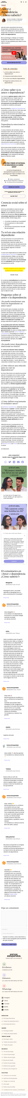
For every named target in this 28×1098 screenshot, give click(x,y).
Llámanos (6, 978)
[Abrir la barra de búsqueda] (23, 2)
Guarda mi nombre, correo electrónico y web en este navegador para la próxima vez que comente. (14, 938)
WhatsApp (6, 989)
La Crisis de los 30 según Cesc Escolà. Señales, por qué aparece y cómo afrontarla (12, 496)
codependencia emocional (9, 254)
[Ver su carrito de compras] (21, 2)
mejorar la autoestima (17, 108)
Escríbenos (6, 967)
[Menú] (26, 2)
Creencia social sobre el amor (13, 76)
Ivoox (9, 443)
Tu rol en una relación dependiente (15, 78)
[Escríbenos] (4, 964)
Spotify (5, 443)
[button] (5, 462)
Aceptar (14, 561)
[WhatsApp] (4, 986)
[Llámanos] (4, 975)
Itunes (15, 443)
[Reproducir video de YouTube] (14, 53)
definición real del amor (9, 407)
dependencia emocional (8, 144)
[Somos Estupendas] (4, 2)
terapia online (13, 894)
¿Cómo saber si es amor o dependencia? (12, 73)
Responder (6, 597)
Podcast (3, 5)
